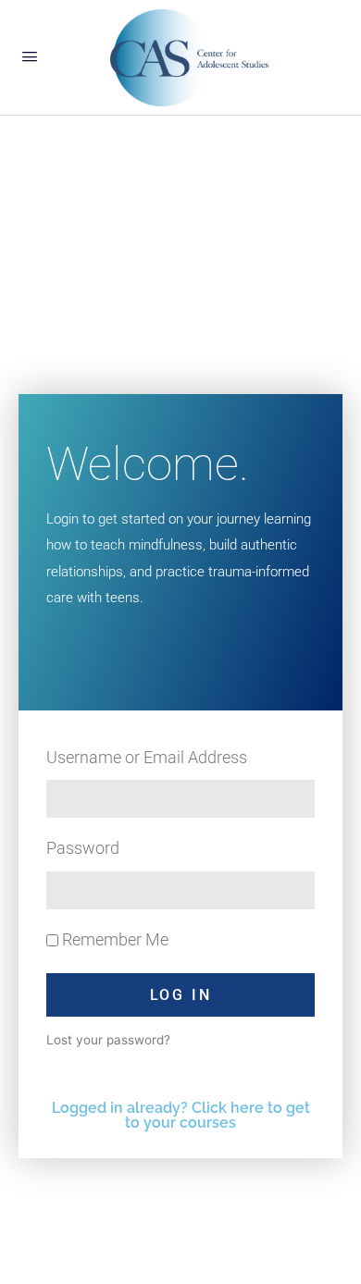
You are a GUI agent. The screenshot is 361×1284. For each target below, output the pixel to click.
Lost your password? (108, 1039)
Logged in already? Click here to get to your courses (181, 1115)
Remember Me (113, 939)
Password (82, 848)
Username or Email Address (146, 757)
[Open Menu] (30, 56)
